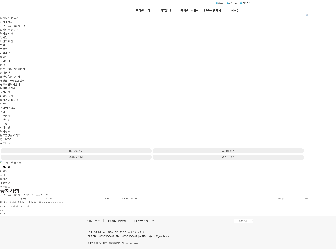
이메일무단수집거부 (143, 220)
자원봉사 (5, 115)
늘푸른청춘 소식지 (10, 135)
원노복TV (5, 139)
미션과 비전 (6, 41)
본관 (2, 64)
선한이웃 (5, 119)
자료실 (235, 10)
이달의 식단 (6, 96)
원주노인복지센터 (10, 84)
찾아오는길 (6, 57)
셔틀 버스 (229, 150)
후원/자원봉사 (212, 10)
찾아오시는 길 (92, 220)
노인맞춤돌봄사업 (10, 76)
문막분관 (5, 72)
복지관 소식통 (189, 10)
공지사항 (5, 92)
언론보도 (5, 104)
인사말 (3, 37)
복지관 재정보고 (9, 100)
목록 (2, 214)
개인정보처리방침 (116, 220)
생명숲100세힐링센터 (12, 80)
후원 (2, 111)
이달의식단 (77, 150)
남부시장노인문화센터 (12, 68)
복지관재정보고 (5, 181)
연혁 (2, 45)
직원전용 (246, 3)
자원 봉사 (229, 157)
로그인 (221, 3)
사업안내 (165, 10)
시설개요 (5, 53)
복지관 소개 (143, 10)
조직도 (3, 49)
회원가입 (233, 3)
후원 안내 (77, 157)
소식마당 (5, 127)
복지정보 (5, 131)
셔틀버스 (5, 143)
